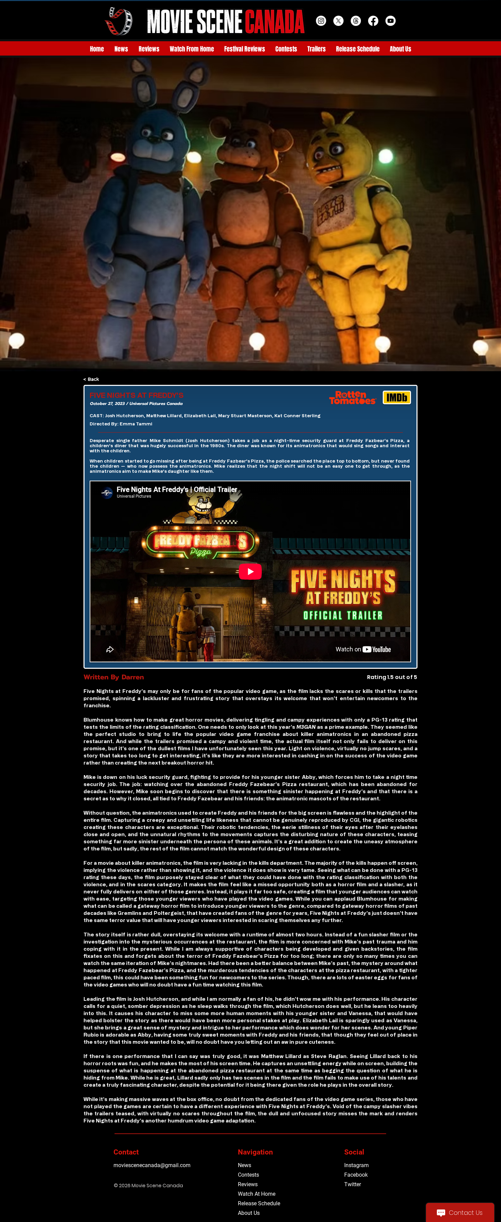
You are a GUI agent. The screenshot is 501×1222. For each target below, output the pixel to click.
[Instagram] (321, 21)
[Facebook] (373, 21)
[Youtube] (390, 21)
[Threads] (356, 21)
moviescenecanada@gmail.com (152, 1165)
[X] (338, 21)
